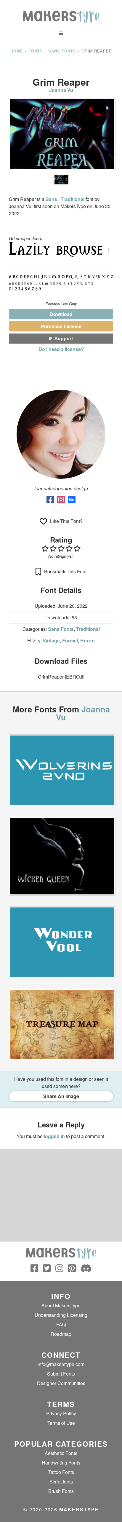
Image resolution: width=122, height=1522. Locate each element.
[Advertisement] (61, 65)
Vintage (51, 640)
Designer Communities (61, 1383)
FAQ (61, 1324)
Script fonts (61, 1481)
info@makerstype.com (61, 1364)
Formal (70, 640)
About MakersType (61, 1305)
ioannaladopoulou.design (61, 488)
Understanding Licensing (61, 1315)
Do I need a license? (61, 349)
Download (61, 314)
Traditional (72, 199)
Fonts (35, 51)
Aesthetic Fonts (61, 1453)
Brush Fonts (61, 1491)
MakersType (79, 1509)
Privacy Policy (61, 1413)
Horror (87, 640)
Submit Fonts (61, 1373)
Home (16, 51)
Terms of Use (61, 1422)
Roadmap (61, 1333)
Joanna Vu (61, 90)
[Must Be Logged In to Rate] (61, 548)
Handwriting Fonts (61, 1462)
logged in (54, 1136)
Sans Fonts (62, 51)
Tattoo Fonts (61, 1472)
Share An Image (61, 1096)
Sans (52, 199)
